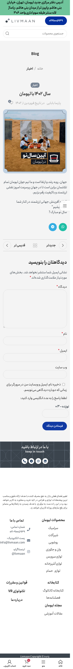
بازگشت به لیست (35, 245)
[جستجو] (7, 33)
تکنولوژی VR (16, 591)
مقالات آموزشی (53, 613)
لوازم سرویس (54, 556)
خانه (40, 68)
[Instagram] (38, 461)
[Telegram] (31, 461)
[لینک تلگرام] (53, 227)
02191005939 (56, 21)
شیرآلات (53, 535)
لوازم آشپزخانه (53, 563)
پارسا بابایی (54, 103)
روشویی (53, 542)
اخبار (30, 68)
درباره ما (17, 599)
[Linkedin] (45, 461)
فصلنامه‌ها (53, 597)
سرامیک (53, 528)
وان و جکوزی (53, 549)
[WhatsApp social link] (63, 227)
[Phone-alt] (24, 461)
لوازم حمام (53, 570)
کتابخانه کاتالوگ (53, 590)
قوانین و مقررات (16, 582)
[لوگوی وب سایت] (20, 20)
